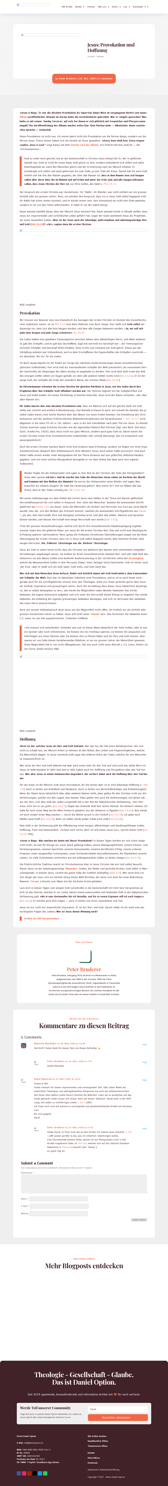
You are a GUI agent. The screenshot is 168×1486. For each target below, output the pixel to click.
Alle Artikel (67, 7)
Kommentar (27, 1173)
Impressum (93, 1470)
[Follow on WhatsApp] (45, 1473)
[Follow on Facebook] (19, 1473)
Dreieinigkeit (136, 558)
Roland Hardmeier (30, 1312)
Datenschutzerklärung (109, 1470)
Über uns (102, 7)
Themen (91, 7)
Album (23, 117)
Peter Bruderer (68, 78)
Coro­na (35, 881)
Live (125, 7)
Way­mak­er (72, 868)
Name (24, 1199)
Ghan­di (95, 614)
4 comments (105, 78)
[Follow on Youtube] (29, 1473)
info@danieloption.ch (33, 1443)
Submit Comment (139, 1220)
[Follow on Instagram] (24, 1473)
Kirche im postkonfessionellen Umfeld (40, 1333)
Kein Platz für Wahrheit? (33, 1308)
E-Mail (25, 1206)
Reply (144, 1044)
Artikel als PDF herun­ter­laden (41, 918)
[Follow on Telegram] (40, 1473)
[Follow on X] (35, 1473)
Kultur (115, 7)
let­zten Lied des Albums (85, 145)
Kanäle (78, 7)
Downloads (138, 7)
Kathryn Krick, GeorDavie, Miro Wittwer (41, 1282)
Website (24, 1213)
